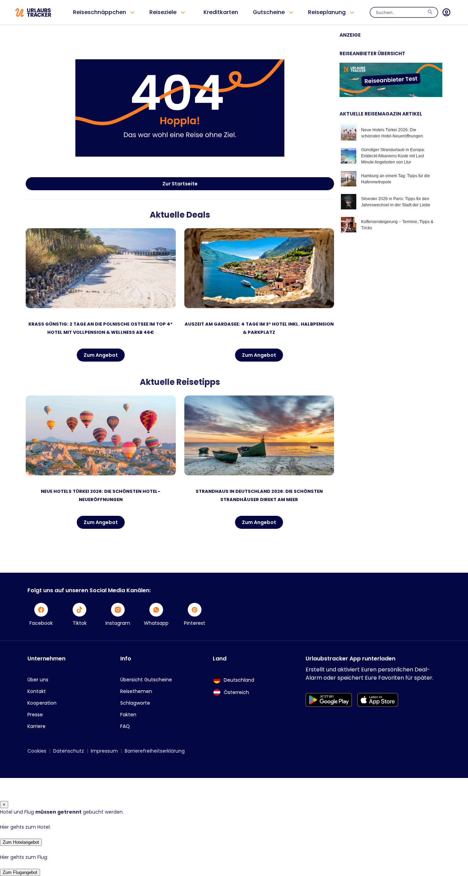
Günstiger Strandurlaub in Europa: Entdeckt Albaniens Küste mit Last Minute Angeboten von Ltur (393, 156)
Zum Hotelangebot (21, 842)
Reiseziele (162, 12)
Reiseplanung (327, 12)
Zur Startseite (180, 183)
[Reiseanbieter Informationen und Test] (391, 95)
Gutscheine (269, 12)
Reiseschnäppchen (99, 12)
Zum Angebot (101, 355)
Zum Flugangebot (20, 872)
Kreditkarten (221, 12)
